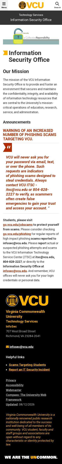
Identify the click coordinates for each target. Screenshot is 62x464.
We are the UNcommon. (31, 457)
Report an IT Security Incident (29, 369)
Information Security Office (31, 20)
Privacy (11, 380)
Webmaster (13, 390)
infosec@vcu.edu (15, 271)
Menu (4, 7)
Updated (12, 404)
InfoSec (11, 326)
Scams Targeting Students (27, 365)
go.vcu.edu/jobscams (18, 224)
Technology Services (31, 15)
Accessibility (14, 385)
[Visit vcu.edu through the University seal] (31, 301)
